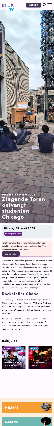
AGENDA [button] (33, 5)
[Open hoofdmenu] (49, 4)
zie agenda (11, 253)
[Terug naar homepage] (8, 11)
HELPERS (11, 407)
